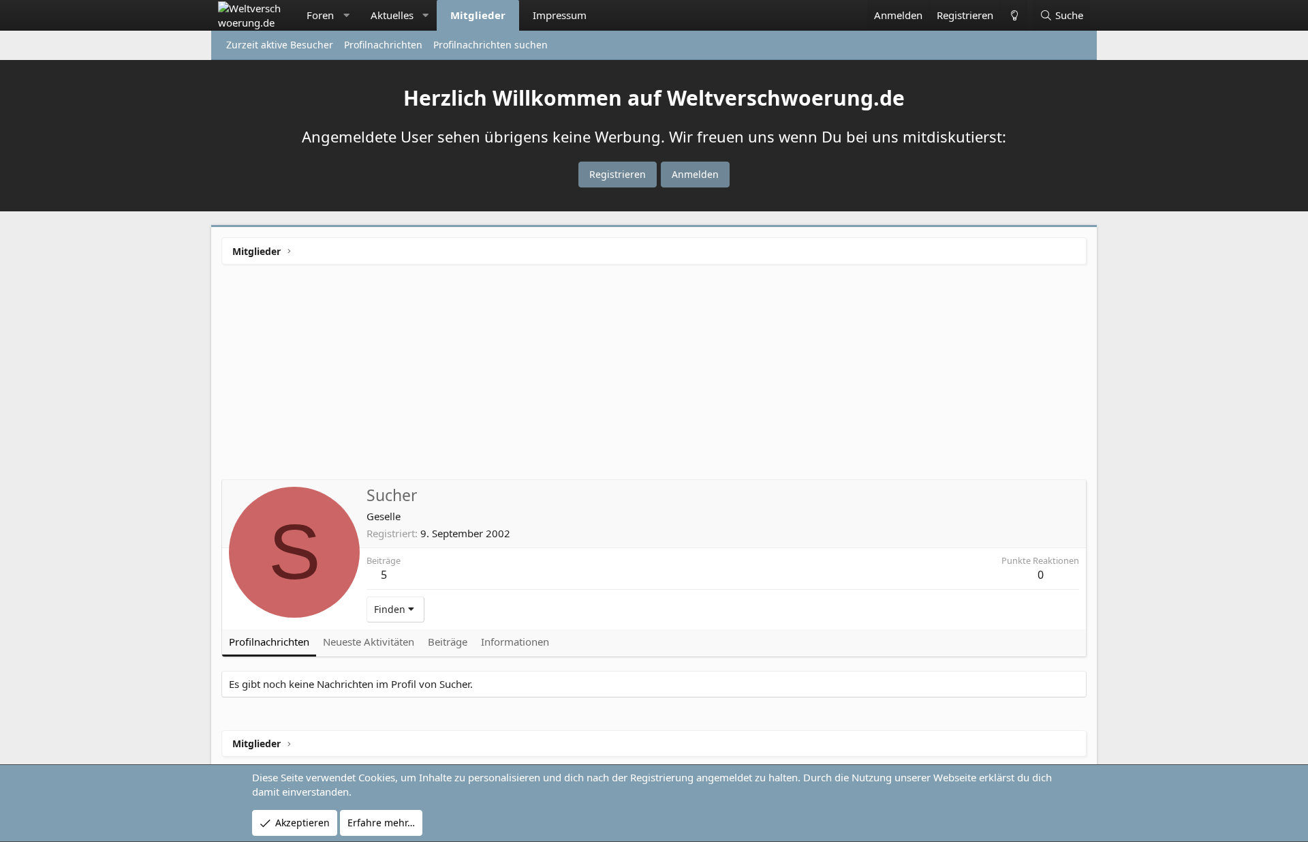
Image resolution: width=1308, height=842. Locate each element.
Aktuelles (392, 15)
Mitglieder (477, 15)
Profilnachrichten (383, 44)
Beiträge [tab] (447, 641)
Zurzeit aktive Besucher (279, 44)
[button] (346, 15)
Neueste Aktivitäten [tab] (368, 641)
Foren (320, 15)
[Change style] (1013, 15)
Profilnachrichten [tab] (269, 641)
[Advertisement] (654, 377)
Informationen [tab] (515, 641)
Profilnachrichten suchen (490, 44)
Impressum (560, 15)
